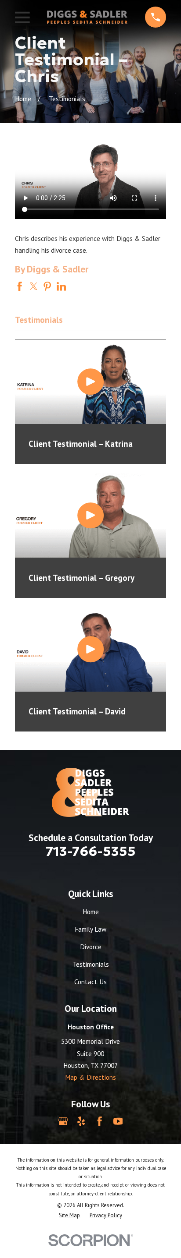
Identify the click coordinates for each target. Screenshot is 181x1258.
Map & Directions (90, 1077)
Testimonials (90, 964)
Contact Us (90, 981)
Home (91, 911)
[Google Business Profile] (63, 1121)
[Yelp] (81, 1121)
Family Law (90, 929)
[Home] (87, 17)
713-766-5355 (91, 851)
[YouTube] (118, 1121)
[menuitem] (69, 1216)
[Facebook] (99, 1121)
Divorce (90, 946)
